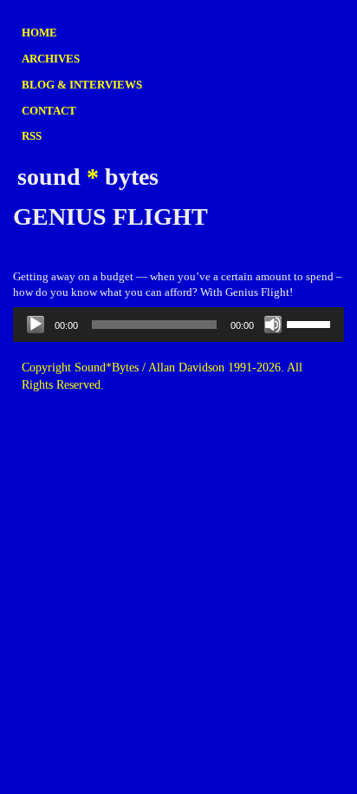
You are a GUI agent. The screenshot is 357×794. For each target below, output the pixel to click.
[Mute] (273, 324)
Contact (49, 110)
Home (39, 32)
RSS (32, 135)
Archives (51, 58)
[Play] (35, 324)
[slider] (311, 322)
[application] (178, 324)
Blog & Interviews (82, 84)
